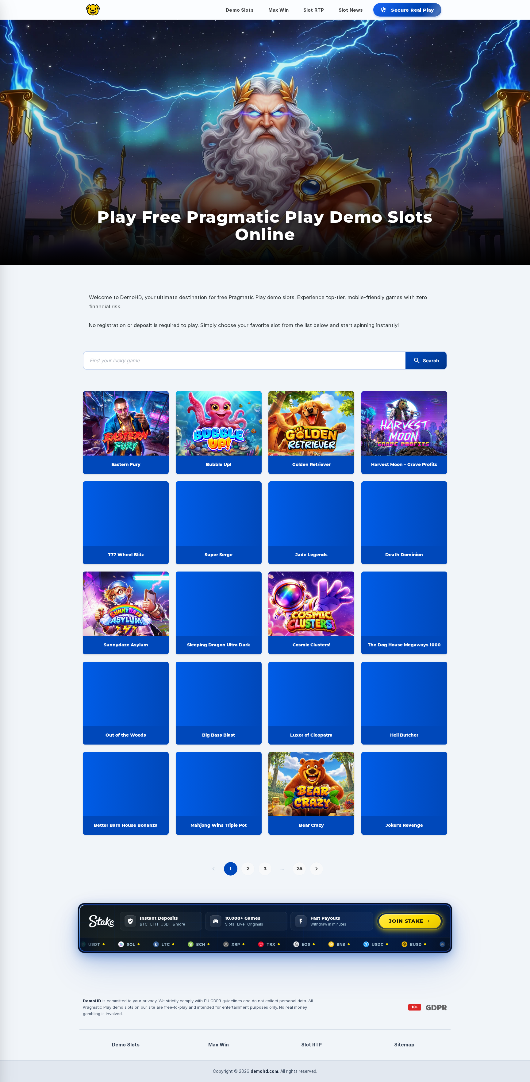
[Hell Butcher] (404, 694)
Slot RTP (313, 10)
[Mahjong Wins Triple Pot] (219, 784)
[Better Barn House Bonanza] (126, 784)
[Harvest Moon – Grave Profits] (404, 423)
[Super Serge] (219, 513)
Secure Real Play (407, 10)
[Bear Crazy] (311, 784)
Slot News (351, 10)
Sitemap (404, 1045)
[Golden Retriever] (311, 423)
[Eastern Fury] (126, 423)
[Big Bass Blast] (219, 694)
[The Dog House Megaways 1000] (404, 604)
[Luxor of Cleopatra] (311, 694)
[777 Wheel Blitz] (126, 513)
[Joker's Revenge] (404, 784)
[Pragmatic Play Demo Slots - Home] (93, 10)
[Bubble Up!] (219, 423)
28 (299, 869)
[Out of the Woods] (126, 694)
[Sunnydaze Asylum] (126, 604)
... (282, 869)
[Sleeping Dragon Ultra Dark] (219, 604)
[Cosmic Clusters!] (311, 604)
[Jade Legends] (311, 513)
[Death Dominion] (404, 513)
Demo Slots (240, 10)
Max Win (278, 10)
